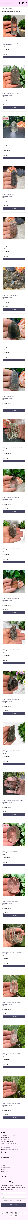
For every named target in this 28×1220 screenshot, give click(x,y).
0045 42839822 (6, 1147)
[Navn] (13, 1193)
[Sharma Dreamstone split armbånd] (14, 432)
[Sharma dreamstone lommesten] (14, 280)
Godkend (13, 1205)
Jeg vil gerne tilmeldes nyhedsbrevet (13, 1200)
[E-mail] (13, 1197)
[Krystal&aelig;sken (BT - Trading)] (7, 3)
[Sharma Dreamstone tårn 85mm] (14, 78)
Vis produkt (14, 57)
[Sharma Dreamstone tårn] (14, 129)
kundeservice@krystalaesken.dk (10, 1149)
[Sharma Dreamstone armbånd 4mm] (14, 785)
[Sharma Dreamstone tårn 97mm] (14, 28)
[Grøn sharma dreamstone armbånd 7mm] (14, 937)
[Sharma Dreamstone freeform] (14, 482)
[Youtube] (5, 1152)
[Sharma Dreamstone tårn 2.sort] (14, 988)
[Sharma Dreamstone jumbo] (14, 836)
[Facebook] (1, 1152)
